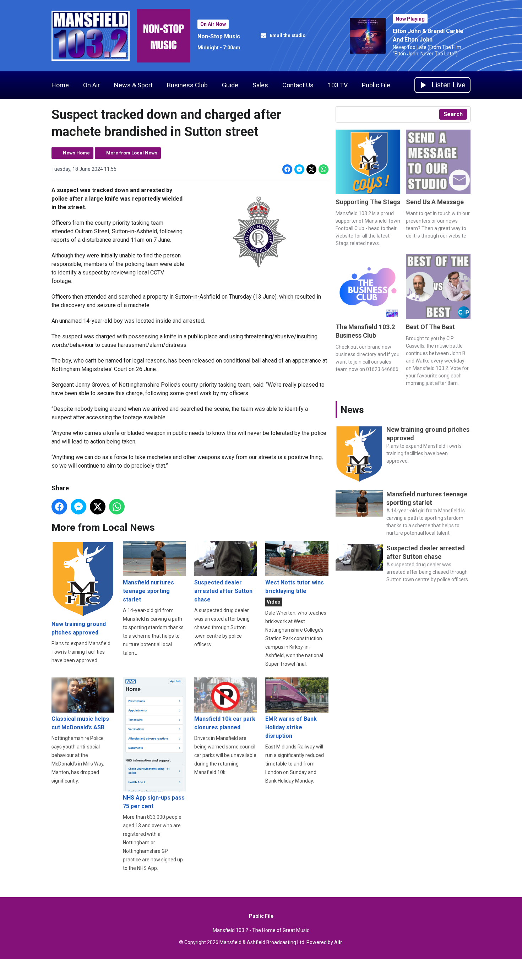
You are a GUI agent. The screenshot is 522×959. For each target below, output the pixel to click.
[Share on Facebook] (287, 169)
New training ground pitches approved (78, 628)
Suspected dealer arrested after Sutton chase (223, 591)
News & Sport (133, 85)
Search (453, 114)
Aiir (338, 942)
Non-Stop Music (218, 36)
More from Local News (131, 153)
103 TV (338, 85)
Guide (230, 85)
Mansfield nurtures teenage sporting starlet (148, 591)
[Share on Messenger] (299, 169)
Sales (260, 85)
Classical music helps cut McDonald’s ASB (80, 723)
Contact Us (298, 85)
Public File (376, 85)
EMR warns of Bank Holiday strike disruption (291, 727)
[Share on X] (311, 169)
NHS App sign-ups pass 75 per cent (154, 802)
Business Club (187, 85)
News (352, 409)
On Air (91, 85)
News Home (76, 153)
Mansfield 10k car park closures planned (224, 723)
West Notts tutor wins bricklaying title (294, 586)
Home (60, 85)
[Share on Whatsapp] (323, 169)
